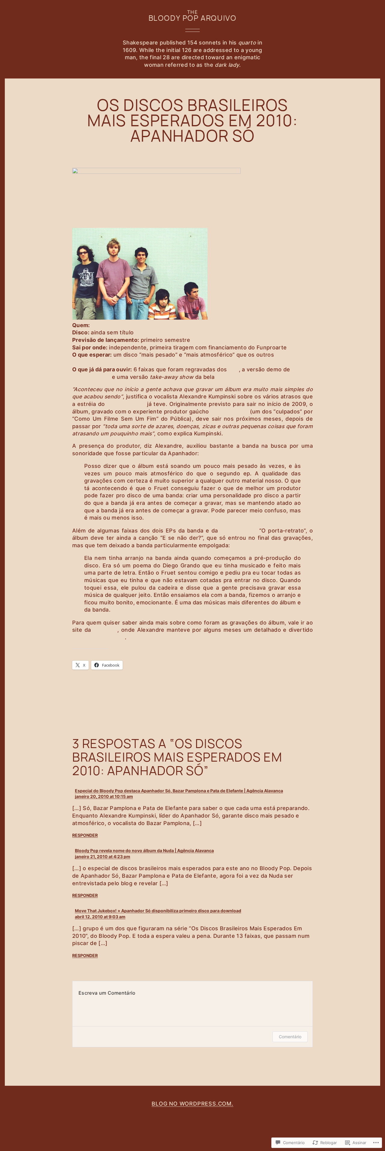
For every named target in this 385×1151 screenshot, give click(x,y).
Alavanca (105, 630)
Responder (85, 835)
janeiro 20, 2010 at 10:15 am (104, 796)
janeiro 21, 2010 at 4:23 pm (102, 856)
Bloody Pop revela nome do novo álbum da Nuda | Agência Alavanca (144, 850)
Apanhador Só (110, 325)
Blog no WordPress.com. (192, 1103)
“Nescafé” (229, 377)
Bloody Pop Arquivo (193, 18)
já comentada (238, 530)
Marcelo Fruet (229, 411)
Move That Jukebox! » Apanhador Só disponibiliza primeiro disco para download (158, 910)
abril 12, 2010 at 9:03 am (100, 916)
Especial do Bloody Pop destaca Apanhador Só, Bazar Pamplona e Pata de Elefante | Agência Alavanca (179, 790)
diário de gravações (98, 637)
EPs (234, 369)
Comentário (290, 1036)
